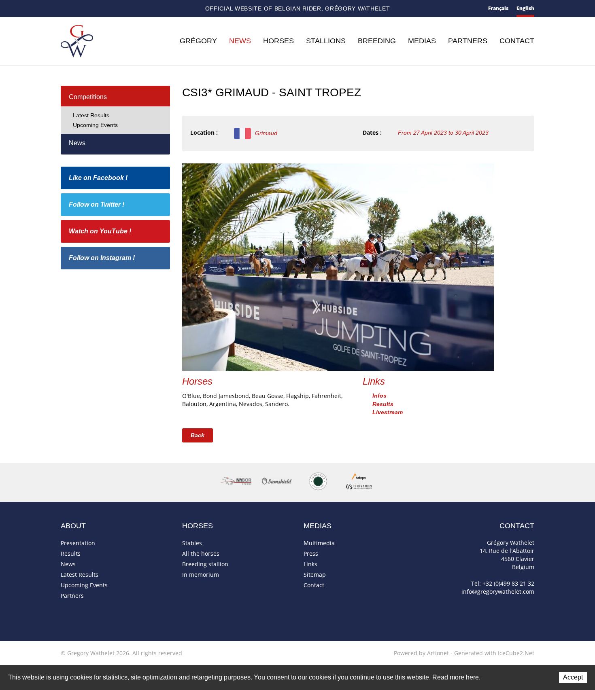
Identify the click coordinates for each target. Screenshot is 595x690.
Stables (192, 543)
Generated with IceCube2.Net (494, 653)
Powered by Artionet (421, 653)
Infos (379, 395)
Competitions (88, 96)
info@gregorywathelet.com (497, 591)
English (525, 8)
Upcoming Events (95, 125)
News (240, 40)
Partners (467, 40)
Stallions (326, 40)
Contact (78, 9)
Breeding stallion (205, 564)
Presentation (78, 543)
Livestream (387, 412)
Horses (278, 40)
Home (64, 8)
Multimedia (319, 543)
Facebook (107, 7)
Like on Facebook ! (98, 177)
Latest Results (91, 115)
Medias (422, 40)
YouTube (133, 8)
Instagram (147, 7)
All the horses (200, 553)
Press (311, 553)
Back (197, 435)
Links (310, 564)
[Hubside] (338, 266)
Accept (573, 677)
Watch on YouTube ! (100, 231)
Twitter (120, 8)
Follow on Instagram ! (102, 257)
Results (382, 404)
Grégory (198, 40)
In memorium (200, 574)
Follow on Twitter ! (96, 204)
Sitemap (94, 9)
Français (498, 8)
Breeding (377, 40)
